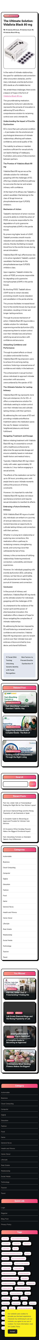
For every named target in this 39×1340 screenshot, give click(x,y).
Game (5, 901)
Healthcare (6, 1298)
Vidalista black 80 (27, 30)
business (5, 1258)
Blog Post (5, 1219)
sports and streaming (25, 1308)
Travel (5, 957)
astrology (27, 1243)
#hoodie (5, 1239)
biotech (27, 1253)
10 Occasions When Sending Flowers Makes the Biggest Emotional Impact (17, 830)
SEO (25, 1303)
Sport (4, 1308)
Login (3, 1208)
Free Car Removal (16, 1293)
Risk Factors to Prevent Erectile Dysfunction (26, 660)
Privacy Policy (6, 1224)
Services (32, 1303)
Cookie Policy (15, 1326)
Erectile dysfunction (8, 1283)
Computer (6, 873)
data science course (9, 1273)
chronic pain (6, 1268)
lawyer (15, 1298)
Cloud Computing (9, 867)
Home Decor (7, 918)
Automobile (7, 856)
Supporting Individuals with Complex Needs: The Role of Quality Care (18, 732)
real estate (16, 1303)
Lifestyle (6, 923)
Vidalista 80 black (12, 30)
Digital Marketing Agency (10, 1278)
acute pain (16, 1243)
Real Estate (7, 929)
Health (28, 1293)
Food (5, 895)
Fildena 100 (30, 1283)
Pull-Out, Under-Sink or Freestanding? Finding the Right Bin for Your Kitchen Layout (19, 804)
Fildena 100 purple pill (22, 1288)
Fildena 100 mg (7, 1288)
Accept (12, 1331)
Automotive (6, 1248)
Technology (7, 946)
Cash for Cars (7, 1263)
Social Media (7, 940)
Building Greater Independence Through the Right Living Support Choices (19, 757)
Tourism (6, 951)
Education (6, 884)
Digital (5, 879)
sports (12, 1308)
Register (4, 1213)
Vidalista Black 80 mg (12, 32)
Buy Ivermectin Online (18, 1258)
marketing (6, 1303)
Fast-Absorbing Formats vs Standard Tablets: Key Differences (17, 708)
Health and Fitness (11, 16)
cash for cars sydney (21, 1263)
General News (8, 907)
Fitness (5, 1293)
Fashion (6, 890)
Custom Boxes (18, 1268)
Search (19, 777)
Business (6, 862)
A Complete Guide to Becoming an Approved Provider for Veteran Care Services (16, 821)
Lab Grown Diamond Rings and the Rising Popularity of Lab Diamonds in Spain (18, 812)
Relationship (7, 935)
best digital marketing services (12, 1253)
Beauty (16, 1248)
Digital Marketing (24, 1273)
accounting (6, 1243)
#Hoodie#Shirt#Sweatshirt (20, 1239)
